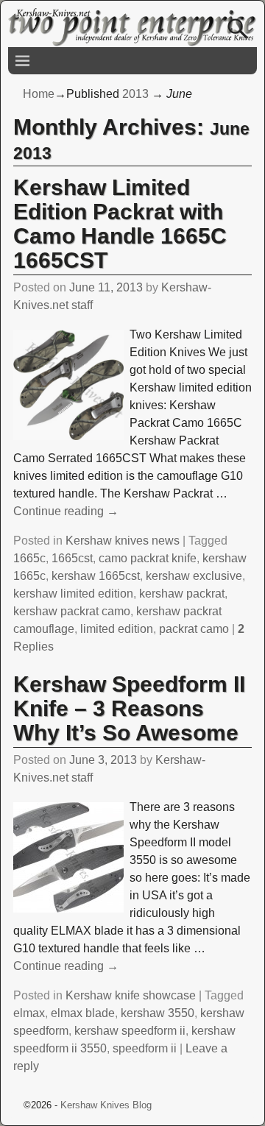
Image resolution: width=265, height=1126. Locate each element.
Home (38, 94)
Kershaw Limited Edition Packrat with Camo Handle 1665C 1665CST (120, 223)
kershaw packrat (182, 593)
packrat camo (194, 629)
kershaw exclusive (194, 576)
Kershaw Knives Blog (106, 1105)
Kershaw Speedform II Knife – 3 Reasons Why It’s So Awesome (129, 708)
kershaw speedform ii (130, 1030)
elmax (29, 1013)
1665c (29, 558)
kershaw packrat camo (71, 611)
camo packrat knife (148, 558)
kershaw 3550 (157, 1013)
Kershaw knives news (123, 540)
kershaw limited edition (73, 593)
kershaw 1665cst (96, 576)
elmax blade (83, 1013)
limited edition (116, 629)
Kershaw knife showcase (131, 995)
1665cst (72, 558)
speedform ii (145, 1048)
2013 (135, 94)
